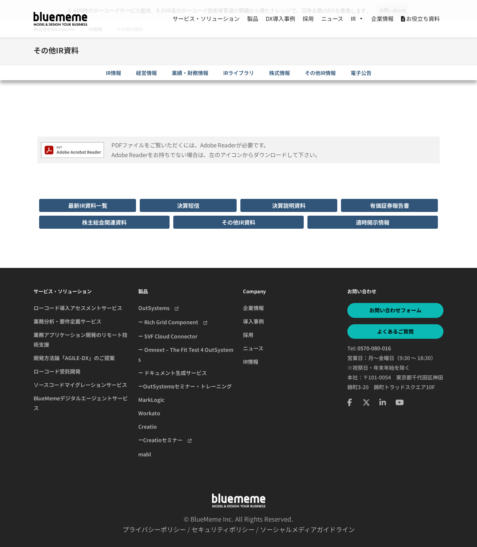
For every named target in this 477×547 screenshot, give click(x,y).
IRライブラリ (238, 72)
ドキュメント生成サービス (175, 372)
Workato (149, 413)
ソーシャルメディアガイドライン (307, 529)
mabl (144, 454)
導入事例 (253, 321)
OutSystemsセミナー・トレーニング (187, 386)
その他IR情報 (320, 72)
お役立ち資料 (422, 18)
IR (353, 18)
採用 (308, 18)
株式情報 (279, 72)
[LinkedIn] (382, 402)
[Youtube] (399, 402)
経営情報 (146, 72)
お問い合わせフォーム (395, 310)
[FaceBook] (349, 402)
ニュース (332, 18)
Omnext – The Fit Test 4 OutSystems (185, 354)
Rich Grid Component (173, 322)
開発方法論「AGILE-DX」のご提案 (74, 358)
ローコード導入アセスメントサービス (78, 308)
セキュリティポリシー (223, 529)
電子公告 (361, 72)
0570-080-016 (374, 348)
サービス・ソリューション (206, 18)
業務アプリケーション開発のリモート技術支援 (80, 339)
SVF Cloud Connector (170, 336)
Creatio (147, 426)
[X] (366, 402)
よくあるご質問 (395, 331)
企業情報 (382, 18)
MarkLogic (151, 399)
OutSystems (156, 308)
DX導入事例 (280, 18)
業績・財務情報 (190, 72)
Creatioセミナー (165, 440)
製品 (252, 18)
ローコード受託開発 (57, 371)
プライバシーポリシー (154, 529)
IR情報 (113, 72)
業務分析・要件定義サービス (67, 321)
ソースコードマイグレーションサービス (80, 384)
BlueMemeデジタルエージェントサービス (81, 403)
